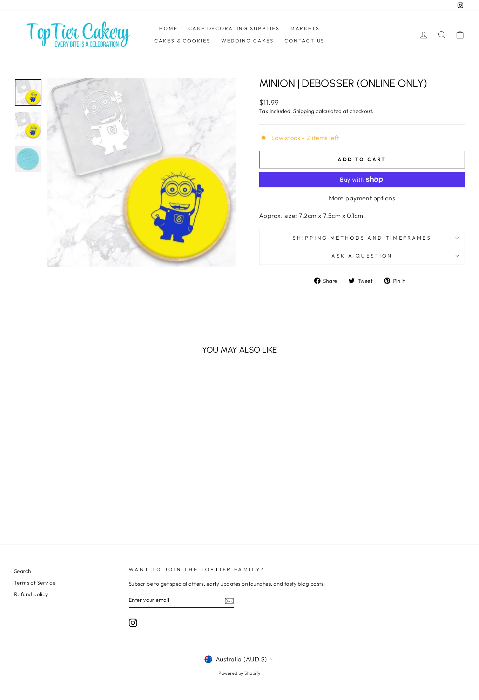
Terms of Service (34, 582)
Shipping (304, 111)
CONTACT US (304, 41)
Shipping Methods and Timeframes (362, 238)
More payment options (362, 198)
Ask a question (361, 256)
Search (22, 571)
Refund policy (31, 594)
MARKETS (305, 28)
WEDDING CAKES (247, 41)
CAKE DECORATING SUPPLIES (234, 28)
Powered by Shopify (239, 673)
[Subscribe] (229, 600)
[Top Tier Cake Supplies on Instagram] (133, 623)
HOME (168, 28)
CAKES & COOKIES (182, 41)
